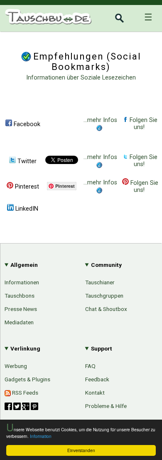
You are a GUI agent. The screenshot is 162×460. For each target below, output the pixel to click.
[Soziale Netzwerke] (21, 406)
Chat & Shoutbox (106, 309)
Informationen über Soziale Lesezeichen (81, 77)
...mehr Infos (100, 120)
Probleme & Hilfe (106, 406)
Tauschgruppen (104, 295)
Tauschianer (100, 282)
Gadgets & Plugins (27, 379)
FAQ (90, 366)
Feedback (97, 379)
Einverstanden (81, 450)
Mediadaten (19, 322)
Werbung (16, 366)
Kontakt (95, 392)
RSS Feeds (24, 392)
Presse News (21, 309)
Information (41, 436)
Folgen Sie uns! (142, 124)
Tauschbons (19, 295)
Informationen (22, 282)
